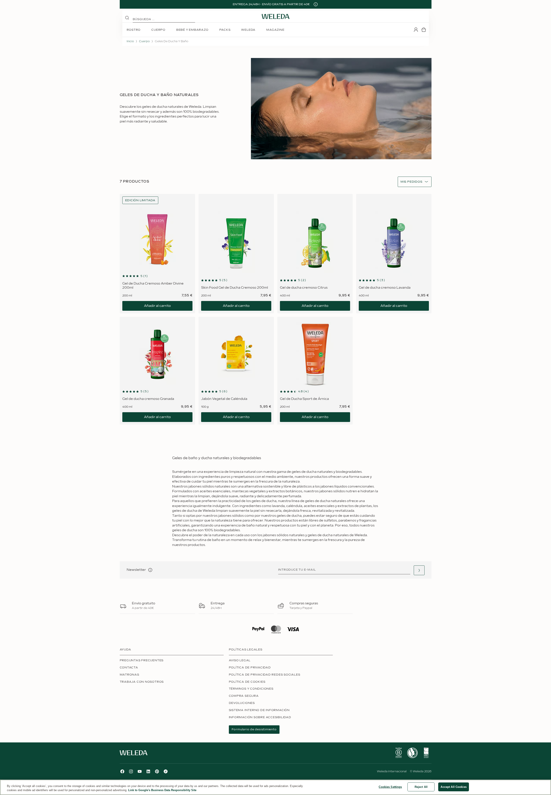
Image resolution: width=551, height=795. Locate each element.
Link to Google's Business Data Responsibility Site (162, 790)
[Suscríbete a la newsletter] (419, 570)
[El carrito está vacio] (423, 29)
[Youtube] (139, 771)
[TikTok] (165, 771)
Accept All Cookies (453, 787)
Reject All (421, 787)
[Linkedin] (148, 771)
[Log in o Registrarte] (416, 29)
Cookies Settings (390, 787)
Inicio (130, 41)
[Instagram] (131, 771)
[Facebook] (122, 771)
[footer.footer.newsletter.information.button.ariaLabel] (150, 570)
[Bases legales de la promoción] (315, 4)
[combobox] (411, 182)
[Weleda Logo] (275, 16)
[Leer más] (398, 753)
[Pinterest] (157, 771)
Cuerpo (144, 41)
